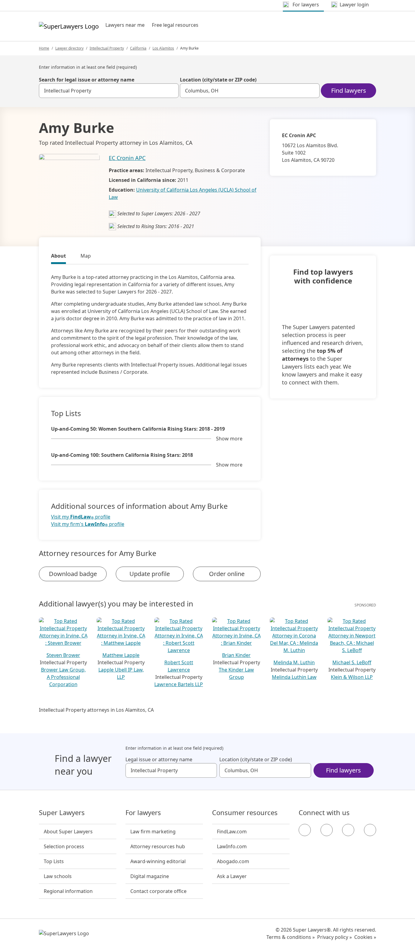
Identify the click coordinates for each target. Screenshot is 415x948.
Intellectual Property (107, 48)
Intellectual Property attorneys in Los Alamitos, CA (96, 710)
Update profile (149, 574)
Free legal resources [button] (175, 25)
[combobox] (109, 90)
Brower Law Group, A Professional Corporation (63, 677)
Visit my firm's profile (87, 524)
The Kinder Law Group (236, 673)
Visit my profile (80, 516)
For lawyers (143, 812)
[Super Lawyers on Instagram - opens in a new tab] (327, 830)
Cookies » (365, 937)
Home (44, 48)
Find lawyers (348, 90)
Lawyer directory (69, 48)
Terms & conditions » (290, 937)
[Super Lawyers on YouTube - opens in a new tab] (348, 830)
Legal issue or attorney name (158, 759)
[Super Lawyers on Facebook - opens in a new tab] (305, 830)
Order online (227, 574)
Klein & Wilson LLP (352, 677)
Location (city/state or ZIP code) (218, 79)
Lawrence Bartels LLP (178, 684)
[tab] (58, 256)
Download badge (73, 574)
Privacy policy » (334, 937)
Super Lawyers (62, 812)
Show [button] (229, 438)
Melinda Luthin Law (294, 677)
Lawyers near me (125, 25)
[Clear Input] (171, 90)
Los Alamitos (163, 48)
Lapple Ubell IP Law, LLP (121, 673)
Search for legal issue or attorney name (86, 79)
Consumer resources (245, 812)
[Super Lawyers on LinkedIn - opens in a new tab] (370, 830)
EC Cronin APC (127, 157)
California (138, 48)
